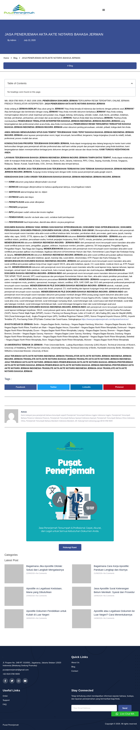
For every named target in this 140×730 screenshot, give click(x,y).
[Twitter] (11, 680)
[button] (132, 83)
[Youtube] (25, 680)
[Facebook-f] (5, 680)
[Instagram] (18, 680)
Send (124, 708)
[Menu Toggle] (103, 9)
